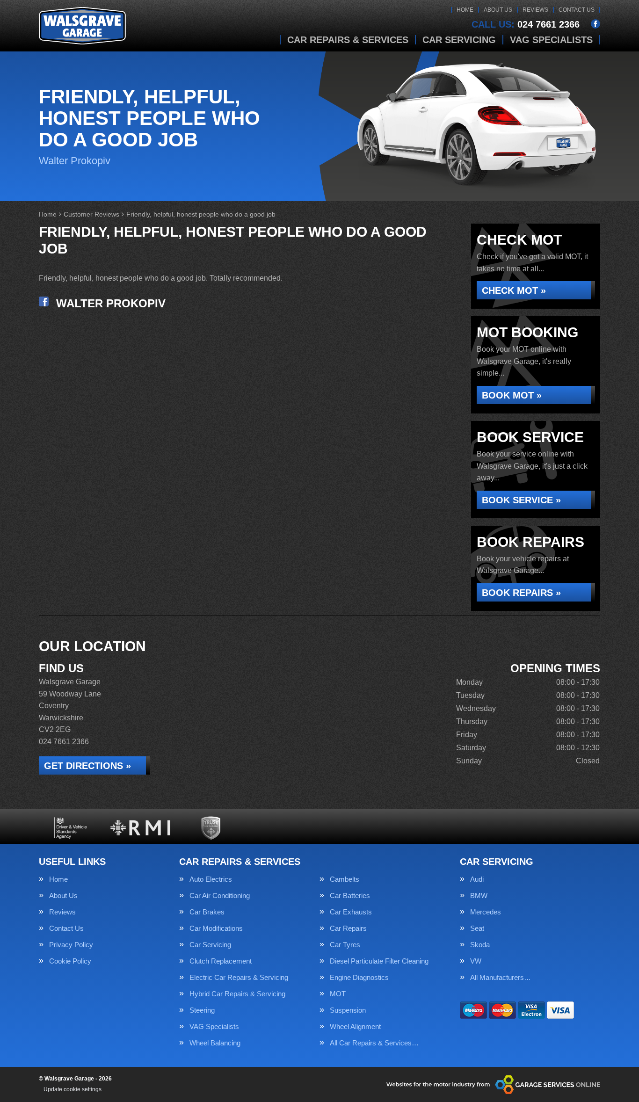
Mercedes (485, 911)
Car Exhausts (351, 911)
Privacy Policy (71, 944)
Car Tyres (345, 944)
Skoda (480, 944)
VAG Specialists (551, 39)
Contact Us (577, 10)
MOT (338, 993)
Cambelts (344, 879)
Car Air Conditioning (219, 895)
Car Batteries (350, 895)
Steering (202, 1010)
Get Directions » (87, 766)
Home (465, 10)
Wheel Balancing (214, 1042)
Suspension (348, 1010)
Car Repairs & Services (347, 39)
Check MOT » (514, 290)
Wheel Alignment (355, 1026)
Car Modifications (216, 928)
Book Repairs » (521, 592)
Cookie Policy (70, 960)
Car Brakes (207, 911)
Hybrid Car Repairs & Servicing (237, 993)
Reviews (535, 10)
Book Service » (521, 500)
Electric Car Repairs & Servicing (238, 977)
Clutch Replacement (220, 960)
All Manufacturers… (500, 977)
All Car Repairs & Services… (374, 1042)
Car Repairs (348, 928)
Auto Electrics (210, 879)
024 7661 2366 (526, 24)
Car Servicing (459, 39)
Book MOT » (512, 395)
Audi (477, 879)
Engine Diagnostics (359, 977)
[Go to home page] (82, 25)
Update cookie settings (73, 1089)
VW (475, 960)
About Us (498, 10)
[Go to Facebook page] (595, 24)
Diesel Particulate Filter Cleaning (379, 960)
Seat (477, 928)
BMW (478, 895)
